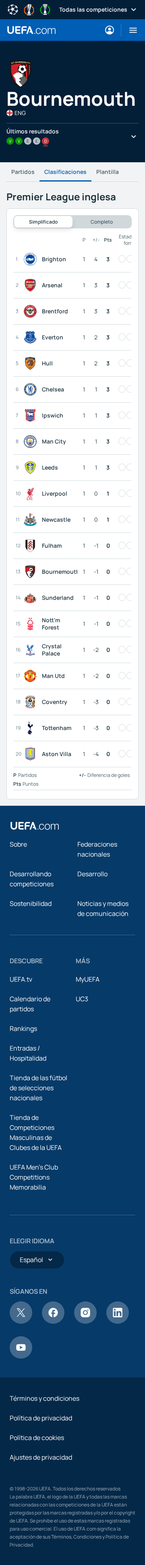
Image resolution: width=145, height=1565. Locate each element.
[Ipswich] (32, 415)
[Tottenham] (32, 728)
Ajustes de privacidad (41, 1457)
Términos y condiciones (44, 1398)
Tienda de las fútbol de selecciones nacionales (38, 1087)
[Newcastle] (32, 519)
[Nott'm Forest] (32, 623)
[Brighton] (32, 259)
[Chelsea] (32, 389)
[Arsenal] (32, 285)
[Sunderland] (32, 597)
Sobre (18, 844)
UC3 (82, 998)
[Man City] (32, 441)
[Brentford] (32, 311)
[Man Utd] (32, 676)
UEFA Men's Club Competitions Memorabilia (34, 1177)
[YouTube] (21, 1356)
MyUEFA (87, 979)
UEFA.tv (21, 979)
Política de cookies (37, 1437)
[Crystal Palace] (32, 649)
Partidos (23, 172)
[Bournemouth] (32, 571)
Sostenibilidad (31, 903)
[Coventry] (32, 702)
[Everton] (32, 337)
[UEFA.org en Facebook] (53, 1321)
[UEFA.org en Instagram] (85, 1321)
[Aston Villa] (32, 754)
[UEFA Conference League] (45, 8)
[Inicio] (35, 826)
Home (31, 30)
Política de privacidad (41, 1418)
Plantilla (107, 172)
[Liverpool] (32, 493)
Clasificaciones (65, 172)
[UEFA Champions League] (12, 8)
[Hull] (32, 363)
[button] (130, 30)
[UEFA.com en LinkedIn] (117, 1321)
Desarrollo (92, 873)
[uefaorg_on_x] (21, 1321)
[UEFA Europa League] (29, 8)
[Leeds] (32, 467)
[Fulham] (32, 545)
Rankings (23, 1028)
